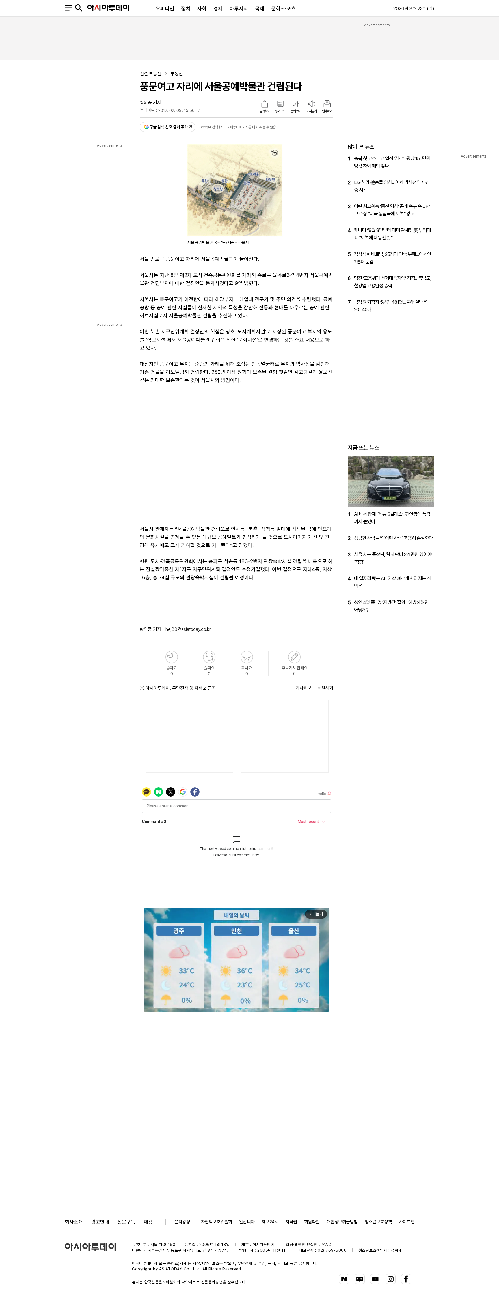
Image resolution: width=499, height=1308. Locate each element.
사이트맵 (406, 1222)
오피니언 (165, 8)
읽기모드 (280, 111)
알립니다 (247, 1222)
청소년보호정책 (378, 1222)
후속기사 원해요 (294, 657)
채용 (148, 1222)
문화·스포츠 (283, 8)
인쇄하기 (327, 111)
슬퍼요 (209, 657)
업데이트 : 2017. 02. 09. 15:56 (167, 110)
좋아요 (171, 657)
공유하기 (265, 111)
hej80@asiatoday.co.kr (188, 629)
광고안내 (100, 1222)
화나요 (246, 657)
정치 (185, 8)
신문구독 (126, 1222)
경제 (218, 8)
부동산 (177, 73)
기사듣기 (311, 111)
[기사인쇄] (327, 104)
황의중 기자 (150, 102)
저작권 (291, 1222)
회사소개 (74, 1222)
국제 (259, 8)
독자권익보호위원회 (214, 1222)
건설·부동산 (150, 73)
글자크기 (296, 111)
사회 (201, 8)
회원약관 (312, 1222)
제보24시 (270, 1222)
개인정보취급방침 (342, 1222)
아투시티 (239, 8)
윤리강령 (182, 1222)
